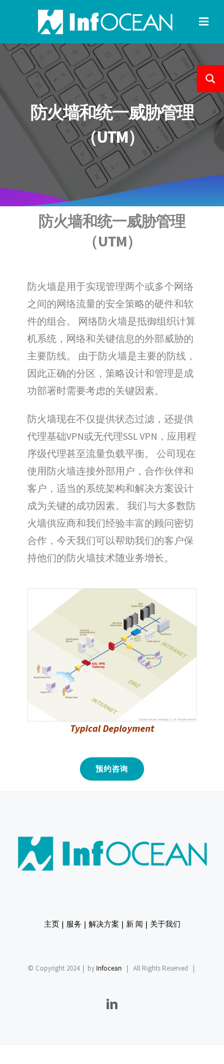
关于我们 (165, 924)
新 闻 (134, 924)
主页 (51, 924)
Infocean (109, 968)
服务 (74, 924)
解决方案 (104, 924)
